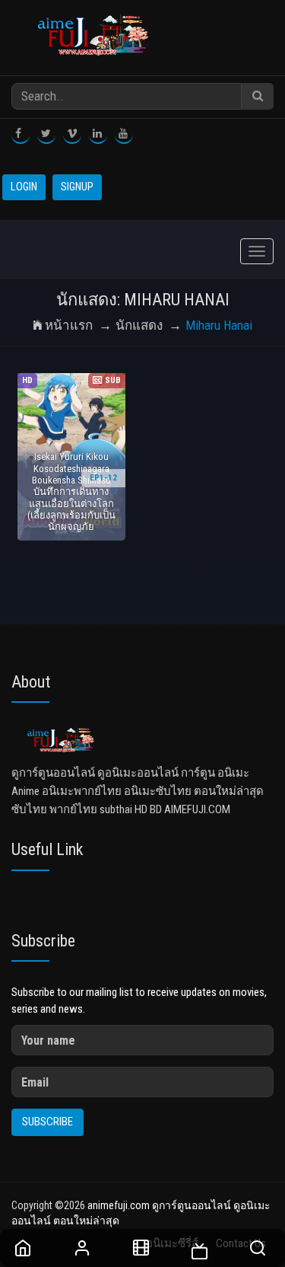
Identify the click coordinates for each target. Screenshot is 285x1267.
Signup (77, 186)
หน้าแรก (69, 325)
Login (24, 186)
